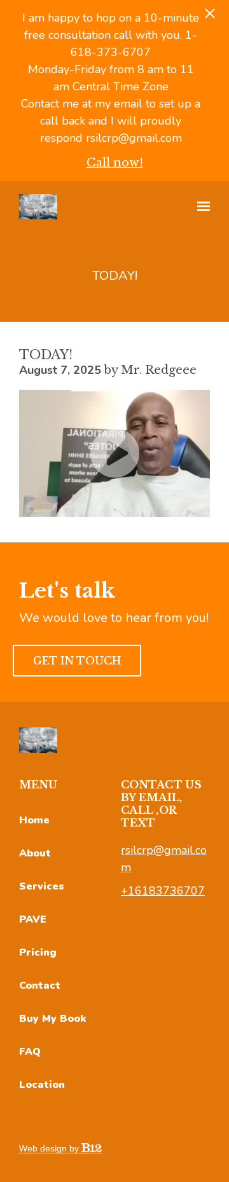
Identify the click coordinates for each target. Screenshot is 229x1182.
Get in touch (77, 660)
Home (34, 820)
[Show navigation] (200, 206)
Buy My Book (52, 1019)
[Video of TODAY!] (114, 453)
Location (42, 1085)
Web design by (50, 1148)
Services (41, 886)
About (35, 853)
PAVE (32, 919)
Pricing (38, 952)
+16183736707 (163, 890)
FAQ (30, 1052)
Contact (39, 986)
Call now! (115, 163)
